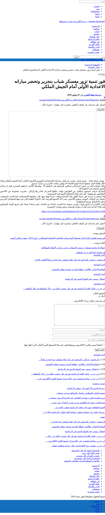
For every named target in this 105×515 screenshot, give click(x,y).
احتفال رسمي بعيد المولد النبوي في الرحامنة (78, 369)
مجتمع (97, 34)
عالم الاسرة (94, 44)
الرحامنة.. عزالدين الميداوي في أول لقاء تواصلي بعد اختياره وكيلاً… (69, 359)
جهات (97, 31)
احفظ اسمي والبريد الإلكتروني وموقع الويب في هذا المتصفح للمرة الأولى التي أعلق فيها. (63, 345)
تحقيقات (96, 49)
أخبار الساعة (99, 255)
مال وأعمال (94, 36)
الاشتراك (100, 110)
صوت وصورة (94, 52)
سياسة (96, 29)
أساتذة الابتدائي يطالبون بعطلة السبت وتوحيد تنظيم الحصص (72, 364)
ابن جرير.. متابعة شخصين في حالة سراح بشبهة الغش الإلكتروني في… (67, 379)
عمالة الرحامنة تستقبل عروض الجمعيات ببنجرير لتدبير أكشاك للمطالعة (73, 247)
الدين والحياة (94, 47)
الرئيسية (96, 26)
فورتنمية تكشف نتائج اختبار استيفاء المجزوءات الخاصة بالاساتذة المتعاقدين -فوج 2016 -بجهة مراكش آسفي (57, 238)
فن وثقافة (95, 42)
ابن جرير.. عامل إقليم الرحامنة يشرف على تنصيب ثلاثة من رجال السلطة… (65, 374)
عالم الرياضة (94, 39)
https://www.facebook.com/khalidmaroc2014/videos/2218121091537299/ (73, 211)
